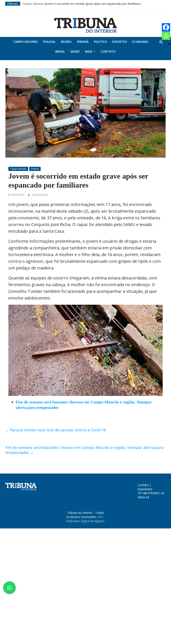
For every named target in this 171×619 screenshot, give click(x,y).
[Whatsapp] (166, 36)
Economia (140, 42)
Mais (88, 51)
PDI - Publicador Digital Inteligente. (85, 519)
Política (100, 42)
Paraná (82, 42)
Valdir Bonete (40, 195)
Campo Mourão (33, 4)
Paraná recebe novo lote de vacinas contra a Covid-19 (55, 429)
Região (66, 42)
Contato (108, 51)
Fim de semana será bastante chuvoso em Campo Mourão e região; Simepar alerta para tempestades (84, 450)
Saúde (75, 51)
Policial (49, 42)
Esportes (119, 42)
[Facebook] (166, 27)
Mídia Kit (143, 497)
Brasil (60, 51)
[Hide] (169, 43)
